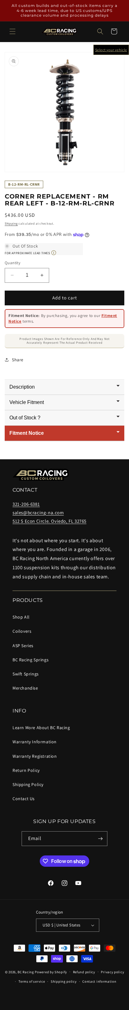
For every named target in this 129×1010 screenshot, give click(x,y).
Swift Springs (26, 674)
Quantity (12, 262)
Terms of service (31, 981)
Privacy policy (112, 972)
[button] (12, 31)
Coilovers (22, 631)
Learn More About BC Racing (41, 727)
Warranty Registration (35, 756)
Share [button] (17, 360)
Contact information (99, 981)
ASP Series (23, 645)
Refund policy (84, 972)
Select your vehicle (111, 49)
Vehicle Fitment (26, 402)
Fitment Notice (26, 433)
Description (22, 387)
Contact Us (24, 798)
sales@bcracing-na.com (38, 513)
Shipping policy (64, 981)
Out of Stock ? (24, 417)
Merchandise (25, 688)
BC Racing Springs (31, 660)
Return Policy (26, 770)
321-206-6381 (26, 504)
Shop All (21, 617)
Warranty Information (35, 742)
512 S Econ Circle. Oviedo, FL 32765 (49, 521)
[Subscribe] (100, 838)
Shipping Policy (28, 784)
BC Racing (26, 971)
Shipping (11, 223)
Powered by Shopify (51, 971)
